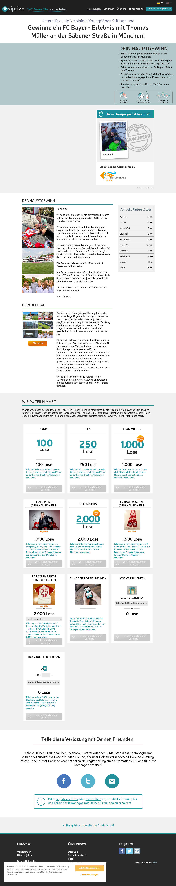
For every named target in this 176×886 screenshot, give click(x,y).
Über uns (121, 9)
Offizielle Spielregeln (145, 188)
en (170, 3)
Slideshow (38, 343)
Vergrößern (44, 531)
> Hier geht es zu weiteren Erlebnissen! (88, 825)
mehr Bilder (132, 531)
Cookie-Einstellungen (89, 875)
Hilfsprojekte (136, 9)
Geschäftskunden (26, 860)
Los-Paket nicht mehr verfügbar (46, 488)
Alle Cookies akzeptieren (89, 868)
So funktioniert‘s (77, 855)
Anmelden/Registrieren (159, 9)
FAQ (70, 859)
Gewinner (108, 9)
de (162, 3)
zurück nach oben (143, 862)
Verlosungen (94, 9)
